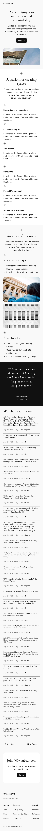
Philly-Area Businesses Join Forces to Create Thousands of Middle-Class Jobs (19, 497)
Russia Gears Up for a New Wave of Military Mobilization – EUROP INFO (20, 542)
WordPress (18, 826)
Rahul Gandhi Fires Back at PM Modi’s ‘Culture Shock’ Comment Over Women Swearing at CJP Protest (21, 640)
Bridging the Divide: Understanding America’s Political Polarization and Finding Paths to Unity (21, 555)
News (27, 442)
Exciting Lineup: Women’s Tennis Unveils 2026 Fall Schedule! (21, 730)
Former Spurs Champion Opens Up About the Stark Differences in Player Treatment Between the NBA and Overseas (20, 654)
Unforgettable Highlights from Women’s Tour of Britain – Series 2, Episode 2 (21, 627)
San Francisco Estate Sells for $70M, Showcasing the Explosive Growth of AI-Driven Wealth (21, 461)
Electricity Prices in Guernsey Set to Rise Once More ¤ (20, 667)
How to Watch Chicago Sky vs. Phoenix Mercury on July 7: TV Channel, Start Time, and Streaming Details (19, 705)
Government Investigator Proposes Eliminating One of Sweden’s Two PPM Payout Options (21, 485)
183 (12, 744)
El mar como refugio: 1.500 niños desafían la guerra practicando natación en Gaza (19, 680)
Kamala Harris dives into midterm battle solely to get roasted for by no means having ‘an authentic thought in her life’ (20, 510)
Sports (27, 430)
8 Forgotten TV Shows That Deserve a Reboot (20, 591)
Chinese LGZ (8, 3)
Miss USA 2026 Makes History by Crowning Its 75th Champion (21, 436)
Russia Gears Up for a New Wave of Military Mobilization (20, 692)
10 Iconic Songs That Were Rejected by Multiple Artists (18, 568)
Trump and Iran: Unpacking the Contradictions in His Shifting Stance (21, 718)
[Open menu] (38, 3)
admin (21, 430)
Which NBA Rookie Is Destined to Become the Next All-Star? (21, 473)
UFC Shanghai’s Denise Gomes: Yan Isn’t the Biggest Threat (20, 580)
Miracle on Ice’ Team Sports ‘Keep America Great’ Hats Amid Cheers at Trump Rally (19, 603)
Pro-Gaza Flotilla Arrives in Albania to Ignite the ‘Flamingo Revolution (20, 615)
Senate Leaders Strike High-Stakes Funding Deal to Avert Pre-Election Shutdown (19, 449)
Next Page (33, 744)
